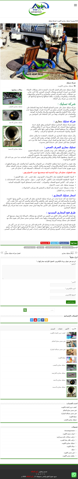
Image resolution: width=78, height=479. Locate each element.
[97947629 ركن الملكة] (39, 9)
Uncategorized (69, 430)
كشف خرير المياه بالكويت (57, 333)
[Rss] (46, 320)
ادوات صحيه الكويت (69, 434)
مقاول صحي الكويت (69, 456)
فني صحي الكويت (69, 453)
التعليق (73, 264)
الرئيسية (73, 21)
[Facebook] (42, 320)
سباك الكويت (71, 446)
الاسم (73, 282)
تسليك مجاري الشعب (15, 106)
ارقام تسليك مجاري (68, 252)
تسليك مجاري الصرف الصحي (53, 247)
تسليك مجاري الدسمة (15, 149)
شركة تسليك (41, 247)
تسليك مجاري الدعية (15, 122)
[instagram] (31, 320)
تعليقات (60, 329)
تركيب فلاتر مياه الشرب (67, 440)
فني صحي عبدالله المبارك (57, 349)
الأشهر (67, 329)
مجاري (58, 121)
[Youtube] (35, 320)
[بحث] (25, 310)
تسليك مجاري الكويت (63, 21)
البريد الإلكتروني (70, 288)
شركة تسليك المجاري (30, 247)
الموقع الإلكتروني (70, 295)
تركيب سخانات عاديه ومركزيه (66, 437)
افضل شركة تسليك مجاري (12, 252)
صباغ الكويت (61, 358)
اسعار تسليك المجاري (68, 247)
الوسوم (53, 329)
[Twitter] (39, 320)
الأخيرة (74, 329)
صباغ (73, 449)
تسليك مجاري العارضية (58, 373)
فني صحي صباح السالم (58, 341)
